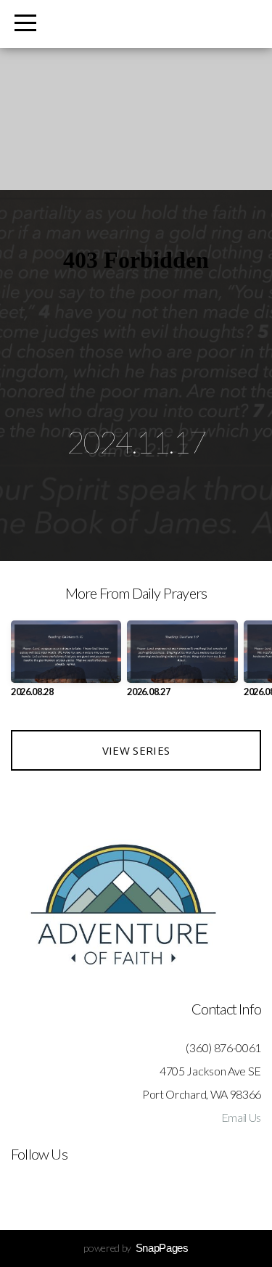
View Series (136, 750)
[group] (66, 664)
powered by (135, 1248)
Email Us (241, 1117)
